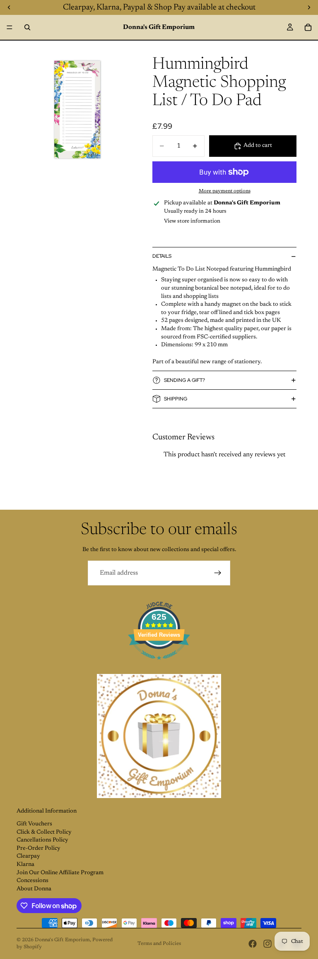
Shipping (175, 399)
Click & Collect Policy (44, 832)
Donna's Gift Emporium (62, 939)
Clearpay (28, 856)
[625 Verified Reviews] (159, 665)
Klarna (25, 865)
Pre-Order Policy (38, 848)
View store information (192, 221)
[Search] (27, 27)
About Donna (34, 889)
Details (161, 256)
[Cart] (308, 27)
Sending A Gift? (184, 380)
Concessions (32, 881)
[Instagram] (267, 944)
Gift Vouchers (34, 824)
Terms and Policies (159, 943)
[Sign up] (217, 573)
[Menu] (9, 27)
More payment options (225, 191)
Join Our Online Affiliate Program (60, 873)
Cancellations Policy (42, 840)
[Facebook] (253, 944)
